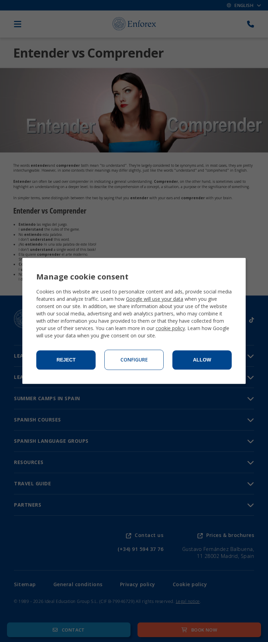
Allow (202, 360)
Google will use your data (154, 299)
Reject (66, 360)
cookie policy (170, 328)
